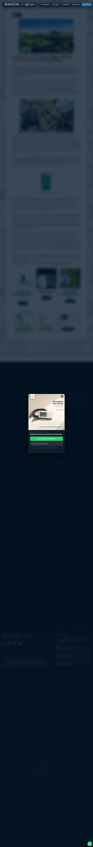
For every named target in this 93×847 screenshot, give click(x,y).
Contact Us (87, 4)
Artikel (56, 4)
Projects (66, 4)
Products (46, 4)
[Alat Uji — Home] (19, 4)
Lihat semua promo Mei (40, 443)
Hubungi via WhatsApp (48, 438)
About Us (76, 4)
